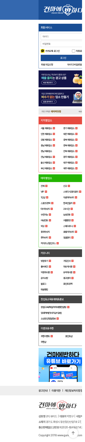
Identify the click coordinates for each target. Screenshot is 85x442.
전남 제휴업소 (46, 157)
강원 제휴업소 (46, 139)
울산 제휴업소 (46, 162)
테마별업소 (46, 178)
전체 (42, 186)
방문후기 (44, 261)
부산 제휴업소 (46, 168)
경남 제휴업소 (46, 151)
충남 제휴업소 (46, 145)
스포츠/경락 (45, 203)
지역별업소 (46, 120)
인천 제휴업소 (46, 134)
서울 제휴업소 (46, 128)
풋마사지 (44, 237)
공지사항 (44, 278)
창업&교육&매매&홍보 (52, 299)
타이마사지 (45, 209)
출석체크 (44, 266)
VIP (42, 191)
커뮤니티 (45, 253)
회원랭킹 (44, 289)
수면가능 (44, 214)
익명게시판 (45, 272)
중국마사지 (45, 231)
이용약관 (56, 390)
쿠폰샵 (43, 342)
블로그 (43, 283)
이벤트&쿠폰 (47, 328)
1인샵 (43, 197)
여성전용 (44, 220)
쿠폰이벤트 (45, 336)
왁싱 (42, 226)
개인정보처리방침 (74, 390)
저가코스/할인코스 (48, 243)
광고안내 (43, 390)
